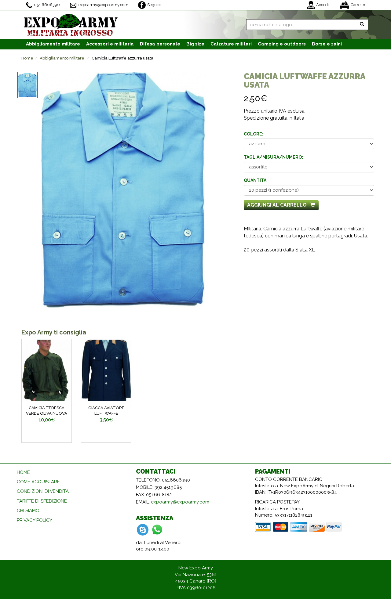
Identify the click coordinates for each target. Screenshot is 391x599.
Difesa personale (160, 44)
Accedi (322, 4)
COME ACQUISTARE (38, 482)
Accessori (110, 44)
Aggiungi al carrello (277, 205)
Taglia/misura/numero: (273, 157)
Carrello (358, 4)
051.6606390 (47, 4)
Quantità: (256, 180)
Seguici (154, 4)
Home (27, 58)
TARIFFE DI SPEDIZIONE (42, 501)
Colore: (253, 134)
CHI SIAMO (28, 510)
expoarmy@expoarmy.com (103, 4)
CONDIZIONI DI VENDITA (43, 491)
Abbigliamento (53, 44)
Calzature (231, 44)
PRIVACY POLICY (34, 520)
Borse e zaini (327, 44)
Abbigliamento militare (62, 58)
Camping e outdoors (282, 44)
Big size (195, 44)
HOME (23, 472)
